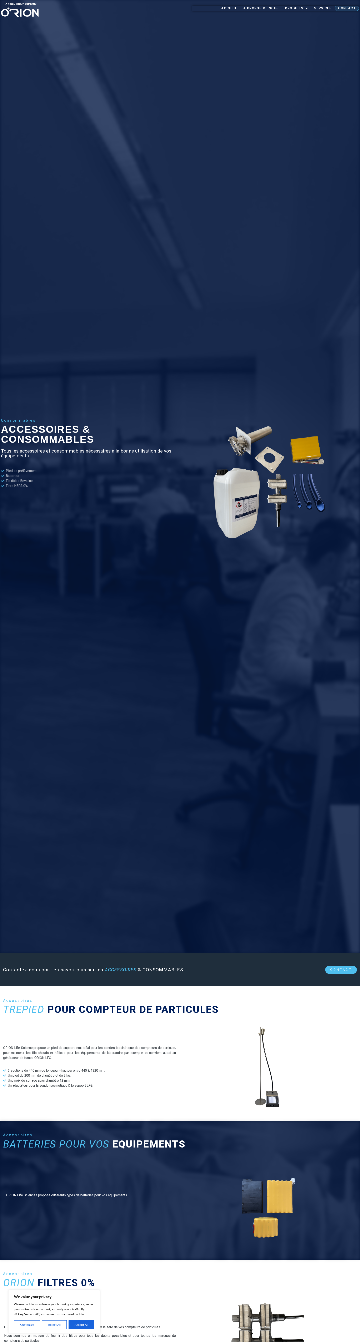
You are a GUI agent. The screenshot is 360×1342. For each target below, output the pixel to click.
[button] (341, 970)
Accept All (81, 1324)
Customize (27, 1324)
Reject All (54, 1324)
